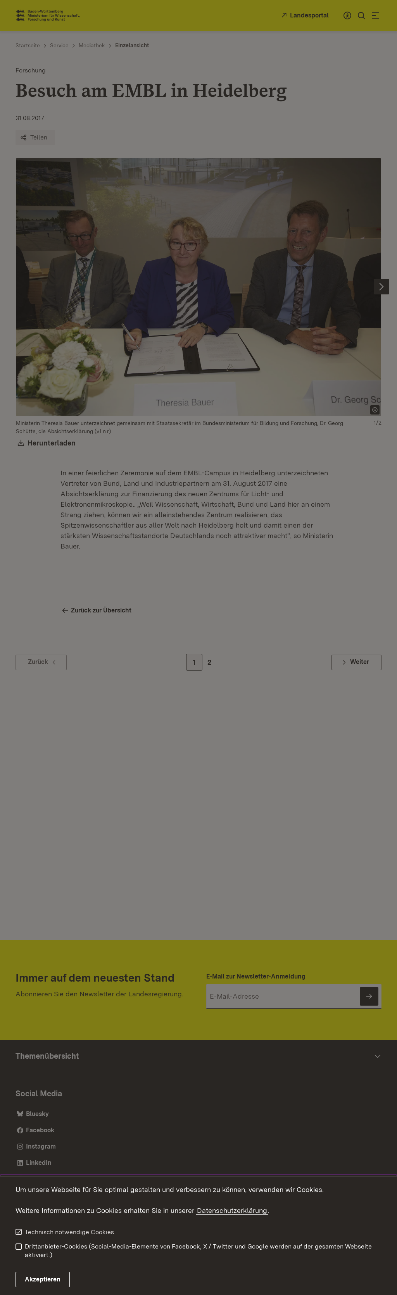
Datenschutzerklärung (232, 1210)
